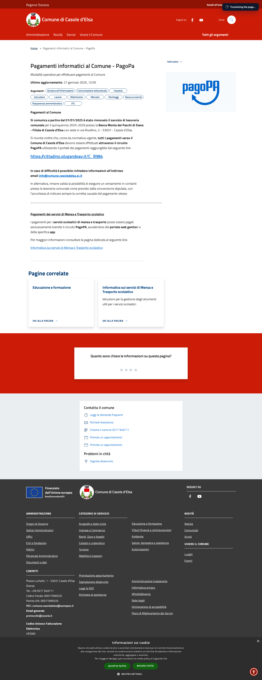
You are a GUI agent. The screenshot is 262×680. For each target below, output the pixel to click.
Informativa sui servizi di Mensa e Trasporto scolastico (66, 247)
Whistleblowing (141, 594)
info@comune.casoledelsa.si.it (60, 175)
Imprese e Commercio (92, 530)
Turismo (84, 549)
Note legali (138, 600)
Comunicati (191, 530)
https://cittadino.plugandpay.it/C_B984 (66, 156)
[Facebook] (190, 19)
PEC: (29, 606)
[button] (131, 674)
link (165, 658)
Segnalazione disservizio (93, 582)
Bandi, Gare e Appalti (91, 536)
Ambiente (137, 536)
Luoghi (188, 554)
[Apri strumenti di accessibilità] (254, 672)
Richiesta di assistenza (92, 595)
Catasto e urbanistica (92, 543)
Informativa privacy (143, 587)
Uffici (29, 536)
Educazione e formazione (147, 523)
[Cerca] (231, 19)
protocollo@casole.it (39, 616)
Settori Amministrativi (39, 530)
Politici (30, 549)
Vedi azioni (173, 62)
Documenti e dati (36, 562)
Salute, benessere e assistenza (150, 543)
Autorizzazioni (140, 549)
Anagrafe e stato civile (92, 524)
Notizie (188, 524)
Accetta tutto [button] (117, 666)
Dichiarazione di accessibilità (149, 607)
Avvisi (188, 536)
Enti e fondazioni (36, 543)
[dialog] (131, 658)
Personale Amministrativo (42, 556)
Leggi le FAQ (86, 588)
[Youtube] (199, 19)
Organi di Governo (37, 524)
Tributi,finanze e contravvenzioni (151, 530)
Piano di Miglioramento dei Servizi (152, 613)
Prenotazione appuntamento (96, 575)
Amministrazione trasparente (149, 581)
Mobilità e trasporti (90, 556)
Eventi (188, 561)
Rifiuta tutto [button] (145, 665)
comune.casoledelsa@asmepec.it (53, 606)
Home (34, 48)
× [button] (258, 641)
